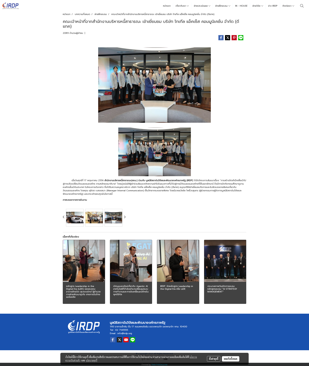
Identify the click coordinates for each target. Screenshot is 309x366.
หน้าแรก (167, 6)
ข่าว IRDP (272, 6)
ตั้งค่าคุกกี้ (213, 358)
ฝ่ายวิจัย (257, 6)
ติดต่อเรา (287, 6)
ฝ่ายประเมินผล (201, 6)
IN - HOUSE (241, 6)
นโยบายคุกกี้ (91, 360)
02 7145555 (121, 330)
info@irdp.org (124, 333)
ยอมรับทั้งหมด (230, 358)
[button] (301, 6)
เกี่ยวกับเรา (181, 6)
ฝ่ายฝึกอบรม (221, 6)
